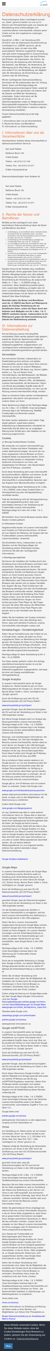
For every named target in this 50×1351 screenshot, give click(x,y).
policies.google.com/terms (33, 1001)
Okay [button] (8, 1346)
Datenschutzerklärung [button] (27, 1339)
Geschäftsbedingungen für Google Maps (28, 1004)
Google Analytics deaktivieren (15, 859)
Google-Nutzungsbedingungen (12, 1000)
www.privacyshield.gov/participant (17, 705)
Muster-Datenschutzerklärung (15, 1316)
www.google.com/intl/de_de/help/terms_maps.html (24, 1007)
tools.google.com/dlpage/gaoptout (17, 808)
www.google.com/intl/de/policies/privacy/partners (23, 790)
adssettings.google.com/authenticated (18, 1015)
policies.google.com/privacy (14, 1019)
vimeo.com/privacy (10, 1302)
